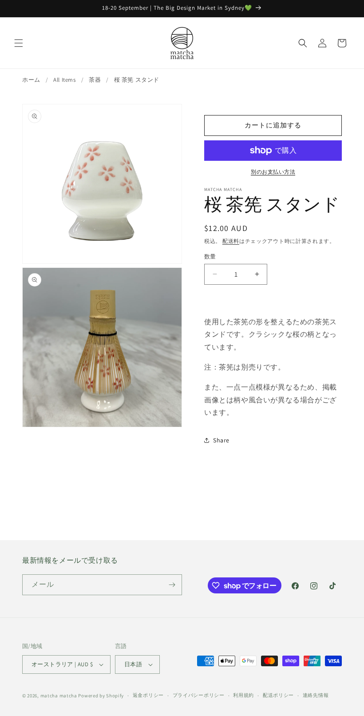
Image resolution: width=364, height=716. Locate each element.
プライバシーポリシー (199, 695)
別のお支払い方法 (273, 171)
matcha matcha (58, 695)
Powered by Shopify (101, 695)
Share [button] (221, 440)
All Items (64, 80)
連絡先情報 (316, 695)
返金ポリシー (148, 695)
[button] (18, 43)
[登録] (172, 584)
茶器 (95, 80)
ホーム (31, 80)
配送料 (230, 241)
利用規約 (243, 695)
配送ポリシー (278, 695)
